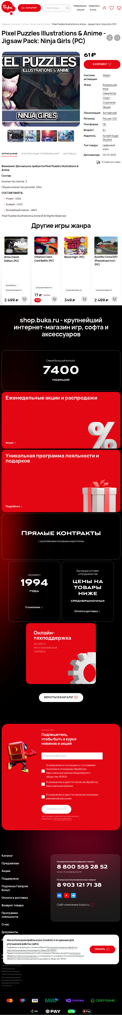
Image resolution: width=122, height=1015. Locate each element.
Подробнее (13, 506)
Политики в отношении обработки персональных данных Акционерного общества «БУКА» (68, 773)
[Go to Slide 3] (49, 136)
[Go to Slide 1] (16, 136)
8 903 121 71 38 (79, 885)
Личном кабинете (62, 819)
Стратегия (109, 103)
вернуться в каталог (58, 697)
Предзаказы (10, 863)
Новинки (94, 6)
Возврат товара (13, 905)
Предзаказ (80, 6)
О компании (32, 607)
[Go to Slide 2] (32, 136)
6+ (104, 130)
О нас (93, 10)
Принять (100, 949)
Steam (106, 75)
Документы (10, 932)
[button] (41, 89)
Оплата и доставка (86, 611)
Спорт (106, 98)
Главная (6, 24)
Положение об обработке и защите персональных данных (12, 971)
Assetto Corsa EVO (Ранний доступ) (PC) (105, 261)
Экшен (107, 107)
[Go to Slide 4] (66, 136)
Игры (25, 24)
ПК (104, 124)
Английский (110, 113)
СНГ (114, 119)
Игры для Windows (40, 24)
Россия (107, 119)
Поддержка (10, 879)
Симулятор (109, 93)
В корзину (100, 64)
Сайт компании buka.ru (73, 905)
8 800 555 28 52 (82, 867)
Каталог (16, 24)
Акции (80, 10)
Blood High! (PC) (74, 257)
